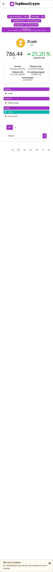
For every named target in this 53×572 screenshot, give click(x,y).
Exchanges (38, 16)
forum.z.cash (12, 116)
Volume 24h (26, 25)
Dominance (27, 29)
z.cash (10, 93)
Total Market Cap (26, 21)
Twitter (10, 112)
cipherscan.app (13, 103)
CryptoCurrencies (18, 16)
